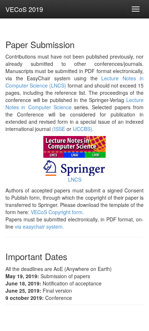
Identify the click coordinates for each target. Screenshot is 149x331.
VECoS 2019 (24, 9)
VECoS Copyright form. (57, 212)
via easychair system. (39, 226)
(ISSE (58, 128)
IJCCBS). (83, 128)
